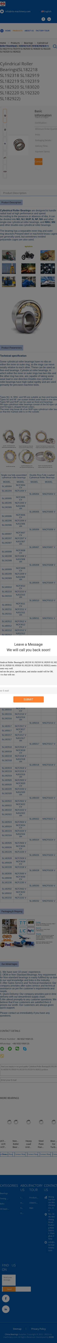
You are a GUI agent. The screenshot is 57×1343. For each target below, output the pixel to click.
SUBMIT (28, 699)
